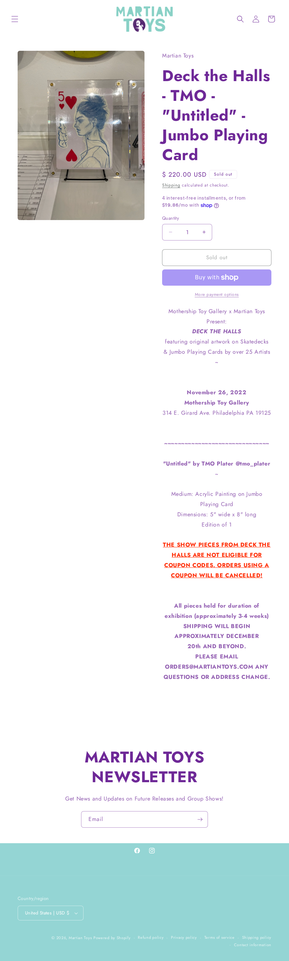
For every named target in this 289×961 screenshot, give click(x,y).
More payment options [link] (217, 294)
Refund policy (151, 937)
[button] (15, 19)
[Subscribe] (200, 819)
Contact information (252, 945)
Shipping (171, 185)
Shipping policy (257, 937)
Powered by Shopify (112, 938)
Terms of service (219, 937)
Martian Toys (80, 938)
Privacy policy (184, 937)
